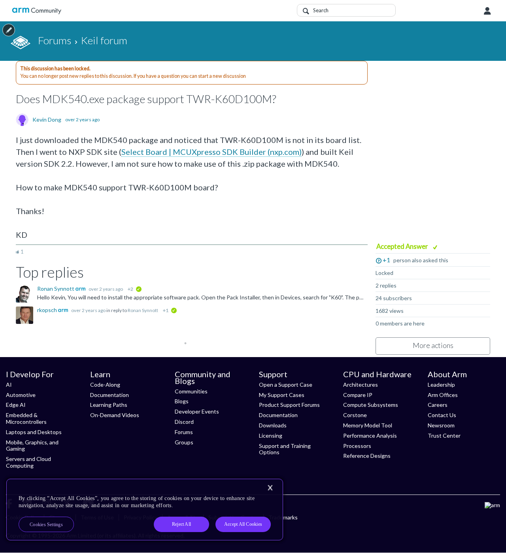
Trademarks (283, 517)
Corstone (355, 415)
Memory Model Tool (367, 425)
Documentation (109, 394)
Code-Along (105, 384)
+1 (386, 259)
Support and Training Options (285, 449)
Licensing (270, 435)
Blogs (182, 401)
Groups (184, 442)
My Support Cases (281, 394)
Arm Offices (443, 394)
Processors (357, 445)
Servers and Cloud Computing (28, 462)
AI (9, 384)
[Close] (270, 488)
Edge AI (16, 404)
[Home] (36, 11)
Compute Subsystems (370, 404)
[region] (144, 509)
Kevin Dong (46, 120)
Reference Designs (367, 455)
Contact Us (442, 415)
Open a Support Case (285, 384)
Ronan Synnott (56, 288)
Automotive (21, 394)
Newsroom (441, 425)
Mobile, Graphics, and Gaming (32, 445)
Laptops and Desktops (34, 432)
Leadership (441, 384)
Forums (184, 432)
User (487, 11)
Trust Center (444, 435)
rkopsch (47, 310)
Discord (184, 421)
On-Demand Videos (114, 415)
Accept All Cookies (243, 524)
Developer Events (197, 411)
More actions (433, 345)
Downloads (273, 425)
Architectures (360, 384)
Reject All (181, 524)
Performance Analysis (370, 435)
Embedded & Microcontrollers (26, 418)
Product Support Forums (289, 404)
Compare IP (357, 394)
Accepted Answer (402, 246)
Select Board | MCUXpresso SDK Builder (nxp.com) (211, 151)
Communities (191, 391)
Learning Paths (108, 404)
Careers (437, 404)
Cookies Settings (46, 524)
